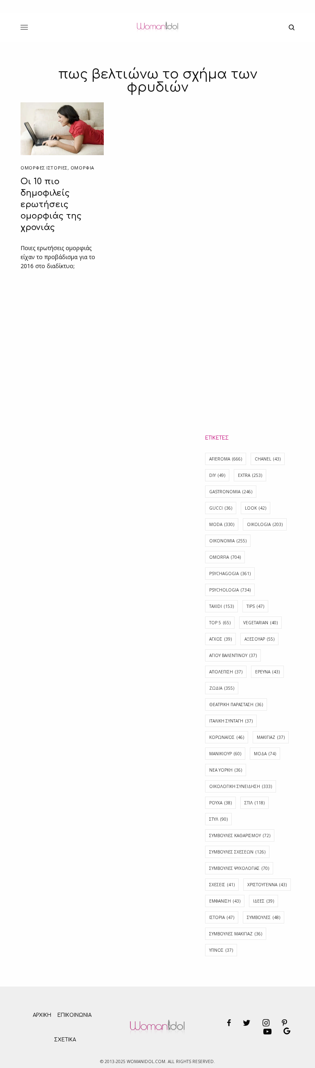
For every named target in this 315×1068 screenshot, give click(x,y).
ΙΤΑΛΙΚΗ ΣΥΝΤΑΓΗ (231, 721)
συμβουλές (263, 917)
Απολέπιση (225, 672)
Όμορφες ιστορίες (44, 168)
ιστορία (221, 917)
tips (255, 606)
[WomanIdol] (157, 27)
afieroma (225, 459)
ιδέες (263, 901)
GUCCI (220, 508)
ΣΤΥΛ (218, 819)
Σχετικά (65, 1040)
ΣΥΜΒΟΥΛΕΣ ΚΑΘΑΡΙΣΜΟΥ (239, 835)
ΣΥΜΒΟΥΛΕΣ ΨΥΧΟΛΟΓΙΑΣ (239, 868)
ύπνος (221, 950)
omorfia (225, 557)
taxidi (221, 606)
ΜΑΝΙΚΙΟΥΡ (225, 753)
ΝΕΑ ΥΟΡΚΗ (225, 770)
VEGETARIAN (260, 622)
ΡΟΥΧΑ (220, 803)
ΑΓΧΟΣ (220, 639)
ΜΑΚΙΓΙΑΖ (271, 737)
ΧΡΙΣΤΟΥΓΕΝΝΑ (267, 884)
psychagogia (230, 573)
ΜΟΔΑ (265, 753)
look (255, 508)
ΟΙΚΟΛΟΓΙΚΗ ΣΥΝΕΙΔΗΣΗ (240, 786)
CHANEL (268, 459)
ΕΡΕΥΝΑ (267, 672)
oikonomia (228, 541)
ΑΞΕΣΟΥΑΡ (259, 639)
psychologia (230, 590)
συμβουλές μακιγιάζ (235, 934)
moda (221, 524)
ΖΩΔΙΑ (221, 688)
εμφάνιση (224, 901)
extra (250, 475)
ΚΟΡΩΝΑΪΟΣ (226, 737)
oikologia (265, 524)
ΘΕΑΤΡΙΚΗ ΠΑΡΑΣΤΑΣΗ (236, 704)
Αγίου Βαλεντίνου (233, 655)
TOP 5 (220, 622)
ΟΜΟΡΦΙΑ (82, 168)
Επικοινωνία (74, 1015)
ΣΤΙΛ (254, 803)
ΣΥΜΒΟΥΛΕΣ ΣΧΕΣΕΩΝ (237, 852)
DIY (217, 475)
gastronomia (230, 491)
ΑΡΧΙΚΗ (42, 1015)
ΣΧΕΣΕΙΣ (222, 884)
